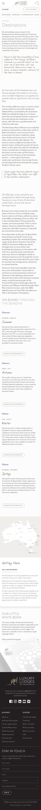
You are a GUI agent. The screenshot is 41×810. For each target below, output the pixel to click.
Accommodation (27, 14)
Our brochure (27, 738)
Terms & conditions (15, 805)
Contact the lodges (29, 717)
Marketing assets (8, 731)
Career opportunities (9, 724)
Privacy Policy (27, 805)
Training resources (8, 741)
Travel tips (26, 720)
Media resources (8, 734)
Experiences (16, 14)
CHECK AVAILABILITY (31, 9)
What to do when (29, 731)
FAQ (24, 734)
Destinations (6, 14)
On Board (5, 9)
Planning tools (7, 738)
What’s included (28, 724)
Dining (36, 14)
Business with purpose (10, 720)
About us (5, 717)
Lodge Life (28, 691)
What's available (28, 727)
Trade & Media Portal (9, 727)
